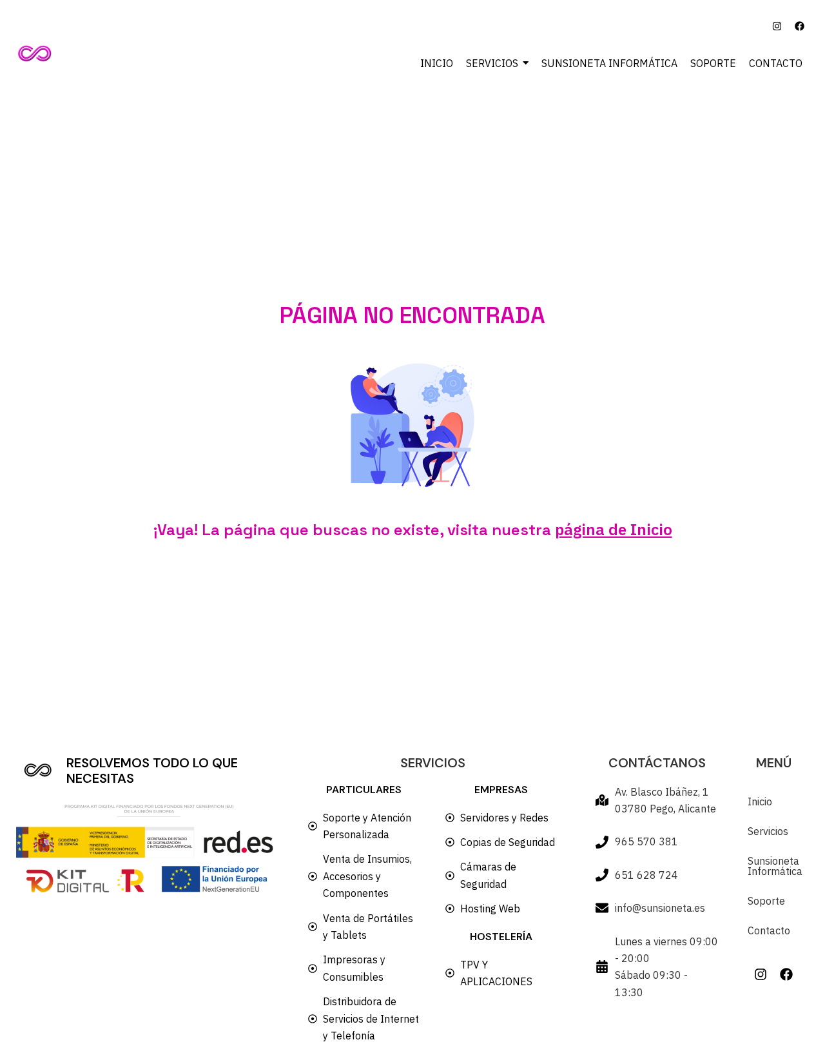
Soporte (766, 900)
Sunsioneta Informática (773, 866)
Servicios (768, 831)
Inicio (760, 801)
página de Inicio (613, 529)
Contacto (769, 930)
